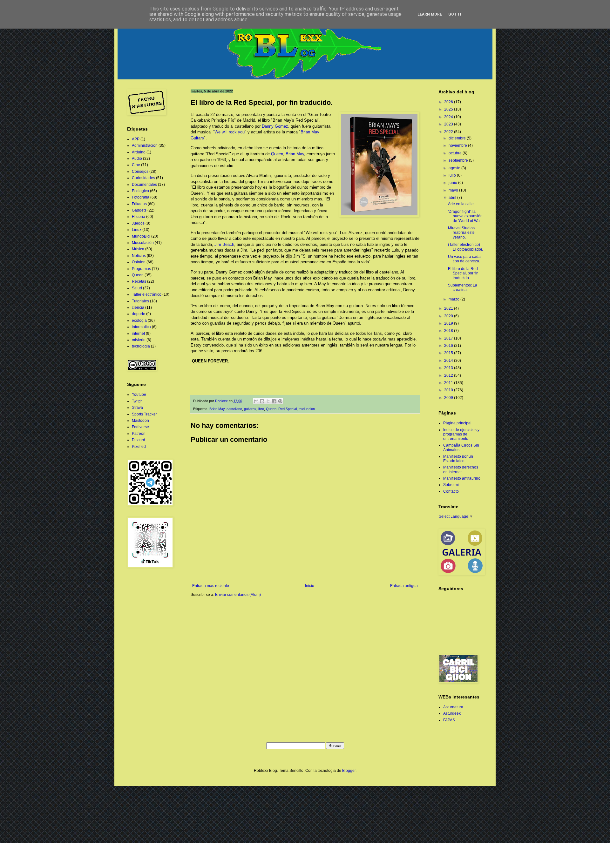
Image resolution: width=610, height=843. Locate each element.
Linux (136, 229)
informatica (141, 327)
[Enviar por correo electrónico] (256, 401)
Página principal (457, 423)
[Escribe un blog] (262, 401)
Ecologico (140, 191)
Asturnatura (453, 707)
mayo (454, 190)
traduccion (307, 409)
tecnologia (141, 346)
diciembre (458, 138)
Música (138, 249)
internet (138, 333)
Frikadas (139, 204)
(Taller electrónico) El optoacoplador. (465, 246)
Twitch (137, 401)
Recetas (139, 281)
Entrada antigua (404, 585)
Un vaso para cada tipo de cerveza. (464, 258)
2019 (449, 323)
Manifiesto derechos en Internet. (460, 469)
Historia (138, 216)
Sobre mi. (451, 484)
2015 (449, 353)
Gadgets (139, 210)
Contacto (451, 491)
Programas (141, 268)
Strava (137, 407)
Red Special (287, 409)
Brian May (295, 154)
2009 (449, 397)
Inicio (309, 585)
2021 (449, 308)
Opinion (139, 262)
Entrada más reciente (210, 585)
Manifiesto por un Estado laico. (458, 458)
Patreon (139, 433)
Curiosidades (143, 178)
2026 (449, 102)
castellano (234, 409)
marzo (454, 299)
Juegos (138, 223)
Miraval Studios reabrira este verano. (461, 232)
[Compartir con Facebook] (274, 401)
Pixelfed (139, 446)
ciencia (138, 307)
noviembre (458, 145)
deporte (138, 314)
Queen (277, 154)
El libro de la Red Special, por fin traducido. (463, 273)
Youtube (139, 394)
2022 (449, 132)
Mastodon (140, 420)
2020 (449, 316)
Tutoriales (140, 301)
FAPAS (449, 720)
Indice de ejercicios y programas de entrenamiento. (461, 434)
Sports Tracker (144, 414)
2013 (449, 368)
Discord (138, 440)
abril (453, 197)
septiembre (459, 160)
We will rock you (229, 132)
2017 (449, 338)
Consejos (140, 171)
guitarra (250, 409)
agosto (455, 168)
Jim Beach (224, 244)
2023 (449, 124)
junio (453, 182)
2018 (449, 330)
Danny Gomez (275, 126)
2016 (449, 345)
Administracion (145, 145)
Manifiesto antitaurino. (462, 478)
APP (135, 139)
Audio (137, 158)
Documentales (144, 184)
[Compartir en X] (268, 401)
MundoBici (141, 236)
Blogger (349, 770)
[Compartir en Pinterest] (280, 401)
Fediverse (140, 427)
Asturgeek (452, 713)
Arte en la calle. (461, 204)
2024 (449, 117)
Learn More (429, 14)
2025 (449, 109)
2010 (449, 390)
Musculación (143, 242)
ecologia (139, 320)
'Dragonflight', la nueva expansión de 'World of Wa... (465, 216)
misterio (139, 340)
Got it (455, 14)
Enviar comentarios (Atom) (238, 594)
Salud (137, 288)
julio (453, 175)
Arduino (139, 152)
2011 (449, 383)
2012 (449, 375)
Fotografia (140, 197)
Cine (136, 165)
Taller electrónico (146, 294)
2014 (449, 360)
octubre (456, 153)
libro (261, 409)
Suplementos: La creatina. (462, 287)
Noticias (139, 255)
